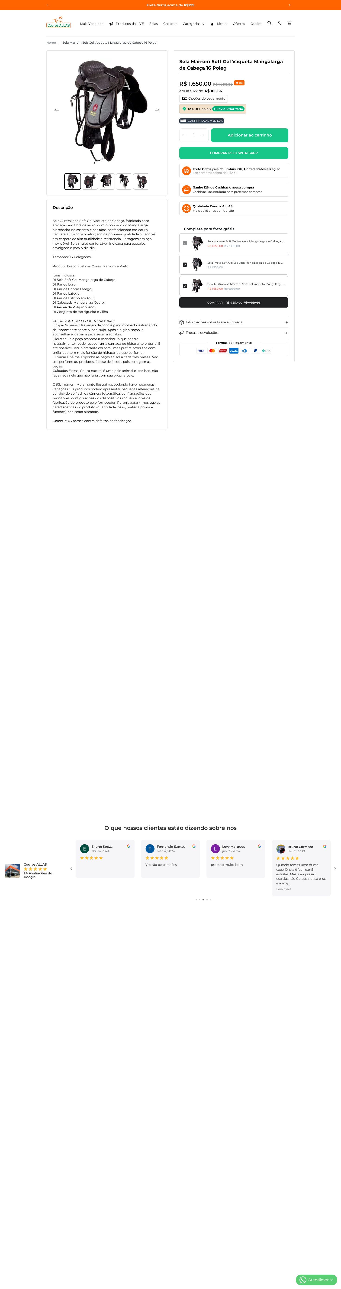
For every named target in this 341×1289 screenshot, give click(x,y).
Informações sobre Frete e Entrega (214, 322)
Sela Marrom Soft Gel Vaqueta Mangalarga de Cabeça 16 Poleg (246, 241)
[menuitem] (92, 24)
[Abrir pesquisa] (269, 23)
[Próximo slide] (289, 5)
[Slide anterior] (48, 5)
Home (51, 42)
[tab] (72, 181)
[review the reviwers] (128, 846)
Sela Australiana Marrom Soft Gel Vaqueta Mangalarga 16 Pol (246, 284)
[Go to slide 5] (199, 899)
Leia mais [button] (218, 889)
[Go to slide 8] (210, 899)
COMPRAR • (233, 302)
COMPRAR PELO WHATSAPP (234, 153)
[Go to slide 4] (196, 899)
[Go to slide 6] (203, 899)
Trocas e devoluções (202, 333)
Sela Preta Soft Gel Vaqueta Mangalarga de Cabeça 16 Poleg (246, 262)
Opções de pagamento (206, 98)
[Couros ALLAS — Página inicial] (58, 23)
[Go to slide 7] (207, 899)
